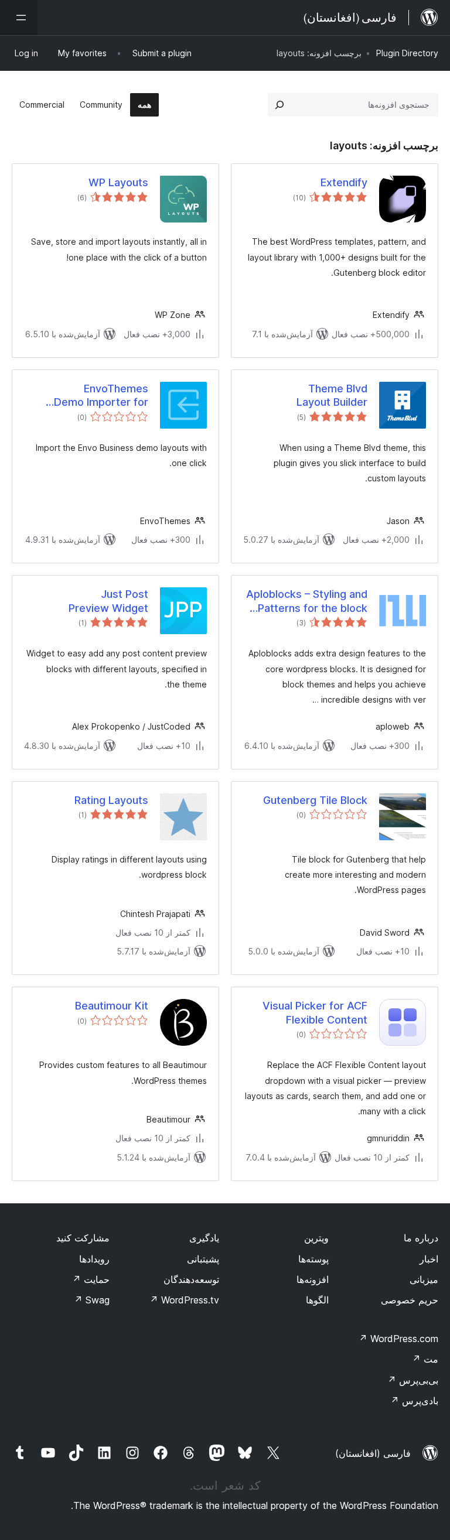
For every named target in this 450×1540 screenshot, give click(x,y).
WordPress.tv (184, 1300)
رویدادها (94, 1259)
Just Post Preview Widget (108, 601)
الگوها (317, 1300)
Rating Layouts (111, 800)
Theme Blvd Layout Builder (331, 395)
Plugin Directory (407, 53)
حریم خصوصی (409, 1300)
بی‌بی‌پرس (412, 1380)
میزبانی (424, 1279)
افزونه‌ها (312, 1279)
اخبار (429, 1259)
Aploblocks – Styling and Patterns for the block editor (306, 601)
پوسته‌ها (313, 1259)
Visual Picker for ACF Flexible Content (314, 1012)
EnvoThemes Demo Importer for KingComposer (101, 395)
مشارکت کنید (83, 1238)
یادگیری (204, 1238)
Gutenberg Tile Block (315, 800)
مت (425, 1359)
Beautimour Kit (111, 1006)
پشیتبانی (203, 1259)
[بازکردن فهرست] (19, 17)
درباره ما (421, 1238)
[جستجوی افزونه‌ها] (279, 105)
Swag (92, 1300)
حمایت (91, 1279)
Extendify (344, 182)
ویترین (316, 1238)
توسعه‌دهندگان (191, 1279)
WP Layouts (118, 182)
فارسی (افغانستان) (373, 1453)
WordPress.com (398, 1338)
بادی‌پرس (414, 1400)
